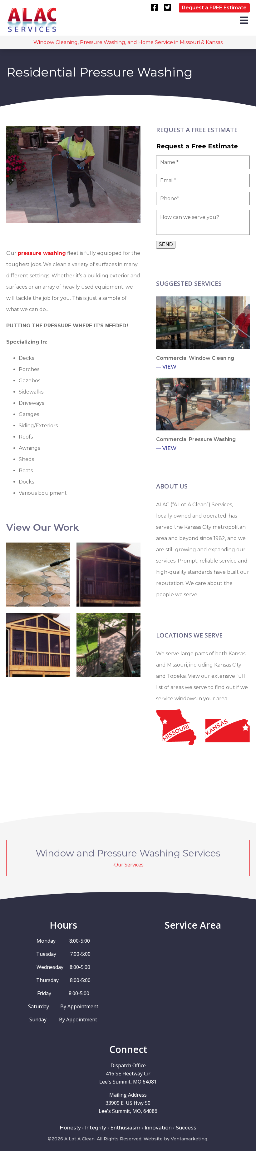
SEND (166, 244)
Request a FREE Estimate (214, 8)
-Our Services (128, 864)
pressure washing (42, 253)
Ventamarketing (189, 1139)
